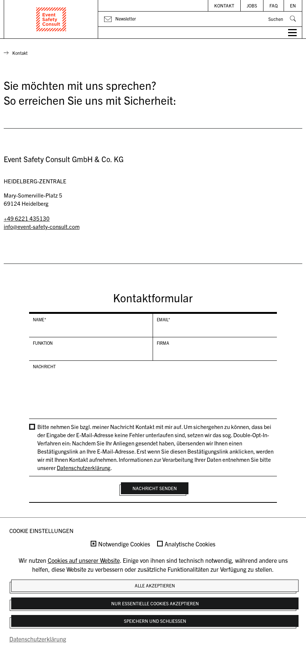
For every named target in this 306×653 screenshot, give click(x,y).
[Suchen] (293, 19)
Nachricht (44, 366)
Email (163, 319)
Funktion (43, 343)
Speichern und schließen (155, 621)
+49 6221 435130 (27, 218)
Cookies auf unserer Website (84, 560)
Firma (162, 343)
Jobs (252, 5)
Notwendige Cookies (124, 544)
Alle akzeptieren (155, 585)
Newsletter (125, 18)
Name (39, 319)
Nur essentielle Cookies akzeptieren (155, 603)
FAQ (273, 5)
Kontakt (224, 5)
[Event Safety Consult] (51, 19)
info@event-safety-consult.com (41, 226)
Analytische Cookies (190, 544)
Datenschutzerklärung (83, 467)
